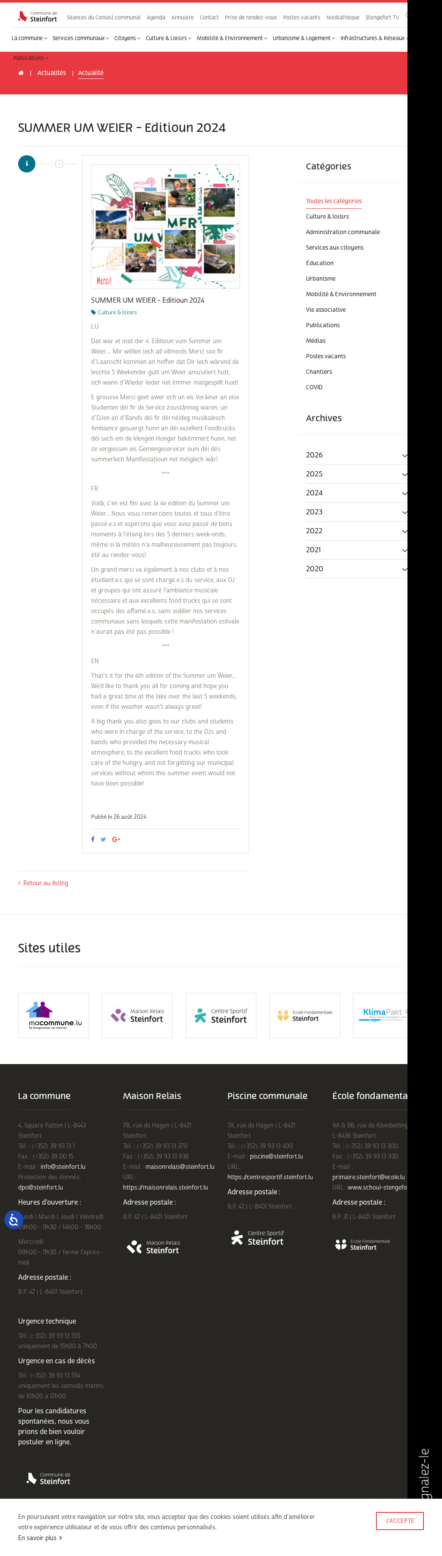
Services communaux (79, 38)
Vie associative (326, 310)
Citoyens (125, 38)
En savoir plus (37, 1538)
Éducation (320, 263)
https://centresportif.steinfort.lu (270, 1177)
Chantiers (319, 372)
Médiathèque (343, 18)
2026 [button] (314, 455)
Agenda (156, 18)
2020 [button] (314, 569)
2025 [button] (314, 474)
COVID (314, 387)
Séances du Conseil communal (104, 18)
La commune (28, 38)
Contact (209, 18)
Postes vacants (301, 18)
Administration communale (343, 232)
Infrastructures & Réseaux (373, 38)
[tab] (360, 455)
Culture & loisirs (327, 216)
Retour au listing (45, 883)
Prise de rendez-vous (251, 18)
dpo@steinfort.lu (40, 1187)
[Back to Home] (37, 16)
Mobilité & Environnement (230, 38)
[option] (166, 226)
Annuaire (182, 18)
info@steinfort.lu (63, 1167)
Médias (315, 341)
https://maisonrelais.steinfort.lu (165, 1187)
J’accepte (399, 1521)
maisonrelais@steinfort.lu (180, 1167)
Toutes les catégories (334, 201)
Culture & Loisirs (167, 38)
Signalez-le (424, 1481)
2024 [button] (314, 493)
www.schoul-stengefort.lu (382, 1187)
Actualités (52, 73)
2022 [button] (314, 531)
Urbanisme (320, 279)
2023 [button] (314, 512)
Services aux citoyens (334, 247)
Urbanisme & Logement (302, 38)
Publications (29, 58)
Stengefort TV (382, 18)
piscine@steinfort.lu (276, 1156)
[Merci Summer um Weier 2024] (166, 226)
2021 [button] (313, 550)
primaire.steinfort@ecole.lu (368, 1177)
